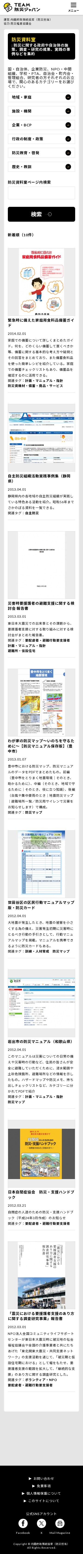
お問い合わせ (43, 1478)
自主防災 (32, 513)
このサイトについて (43, 1501)
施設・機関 (22, 111)
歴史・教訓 (22, 166)
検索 (36, 214)
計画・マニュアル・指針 (44, 381)
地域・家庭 (22, 97)
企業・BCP (22, 125)
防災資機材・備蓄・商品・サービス (35, 386)
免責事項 (44, 1486)
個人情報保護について (44, 1493)
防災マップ (33, 812)
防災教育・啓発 (25, 152)
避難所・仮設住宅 (22, 651)
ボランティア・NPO (41, 1380)
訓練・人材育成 (37, 951)
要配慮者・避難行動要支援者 (47, 640)
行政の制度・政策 (27, 139)
